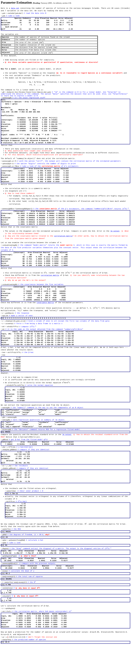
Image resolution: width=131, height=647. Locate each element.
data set (15, 8)
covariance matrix (45, 303)
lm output (115, 231)
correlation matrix (63, 236)
